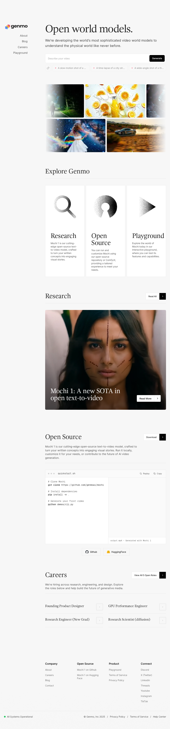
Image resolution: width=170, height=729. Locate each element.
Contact (49, 685)
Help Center (159, 716)
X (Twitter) (146, 675)
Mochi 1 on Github (86, 669)
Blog (25, 41)
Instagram (146, 696)
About (24, 35)
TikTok (144, 701)
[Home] (20, 27)
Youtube (145, 690)
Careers (23, 47)
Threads (145, 685)
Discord (145, 669)
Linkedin (145, 680)
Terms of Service (118, 675)
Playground (20, 52)
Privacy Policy (116, 680)
